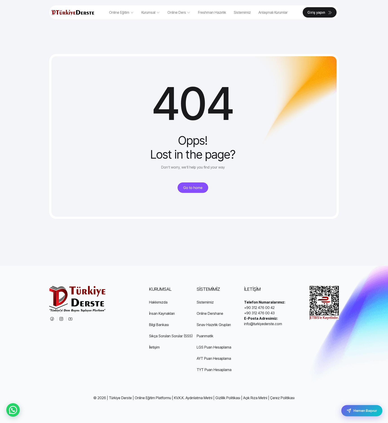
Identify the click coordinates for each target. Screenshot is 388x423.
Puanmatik (205, 336)
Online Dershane (210, 313)
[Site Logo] (72, 12)
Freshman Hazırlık (212, 12)
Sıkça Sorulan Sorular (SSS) (171, 336)
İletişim (154, 347)
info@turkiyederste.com (263, 324)
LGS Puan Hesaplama (214, 347)
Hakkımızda (158, 302)
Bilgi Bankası (159, 324)
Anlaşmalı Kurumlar (273, 12)
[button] (13, 410)
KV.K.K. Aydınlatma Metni (193, 398)
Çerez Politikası (282, 398)
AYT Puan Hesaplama (214, 358)
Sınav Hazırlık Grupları (214, 324)
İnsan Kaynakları (162, 313)
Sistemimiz (242, 12)
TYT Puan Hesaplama (214, 369)
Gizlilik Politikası (227, 398)
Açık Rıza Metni (255, 398)
